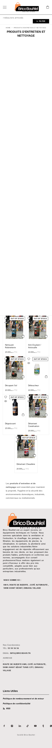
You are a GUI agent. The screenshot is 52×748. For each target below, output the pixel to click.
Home (8, 27)
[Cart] (47, 7)
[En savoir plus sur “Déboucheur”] (46, 376)
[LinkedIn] (20, 726)
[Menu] (4, 7)
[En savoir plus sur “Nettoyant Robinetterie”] (23, 336)
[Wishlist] (5, 318)
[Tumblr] (43, 726)
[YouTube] (35, 726)
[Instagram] (12, 726)
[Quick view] (5, 322)
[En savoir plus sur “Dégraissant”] (23, 415)
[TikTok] (27, 726)
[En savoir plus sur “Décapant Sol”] (23, 376)
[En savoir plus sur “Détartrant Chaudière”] (35, 455)
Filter (42, 21)
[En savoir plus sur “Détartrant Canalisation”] (46, 415)
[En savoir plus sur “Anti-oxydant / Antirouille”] (46, 336)
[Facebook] (4, 726)
